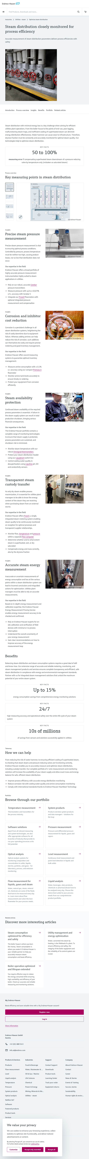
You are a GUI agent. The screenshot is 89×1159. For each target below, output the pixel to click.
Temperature (10, 1082)
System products (56, 807)
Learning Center (51, 1078)
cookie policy (35, 1144)
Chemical (28, 1082)
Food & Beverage (31, 1065)
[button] (9, 109)
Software (8, 1104)
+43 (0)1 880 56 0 (16, 1044)
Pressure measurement (59, 827)
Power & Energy (31, 1087)
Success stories (71, 1087)
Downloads (49, 1069)
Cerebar (34, 284)
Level (7, 1074)
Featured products (12, 1109)
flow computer (28, 536)
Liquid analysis (55, 881)
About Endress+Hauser (74, 1065)
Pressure (8, 1087)
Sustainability (70, 1091)
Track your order (51, 1082)
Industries (8, 19)
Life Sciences (30, 1078)
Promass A (37, 369)
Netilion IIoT (9, 1100)
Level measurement (58, 854)
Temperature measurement (21, 807)
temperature (24, 533)
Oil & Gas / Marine (32, 1074)
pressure (36, 533)
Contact (68, 1069)
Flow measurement (12, 1069)
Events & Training (71, 1082)
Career (67, 1074)
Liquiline (29, 464)
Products (8, 1065)
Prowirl (22, 297)
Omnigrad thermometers (23, 451)
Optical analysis (16, 854)
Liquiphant (20, 458)
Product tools (10, 1113)
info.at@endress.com (17, 1050)
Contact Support (51, 1065)
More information (11, 1026)
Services (8, 1117)
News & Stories (71, 1078)
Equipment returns (52, 1087)
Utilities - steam (20, 19)
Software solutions (17, 827)
